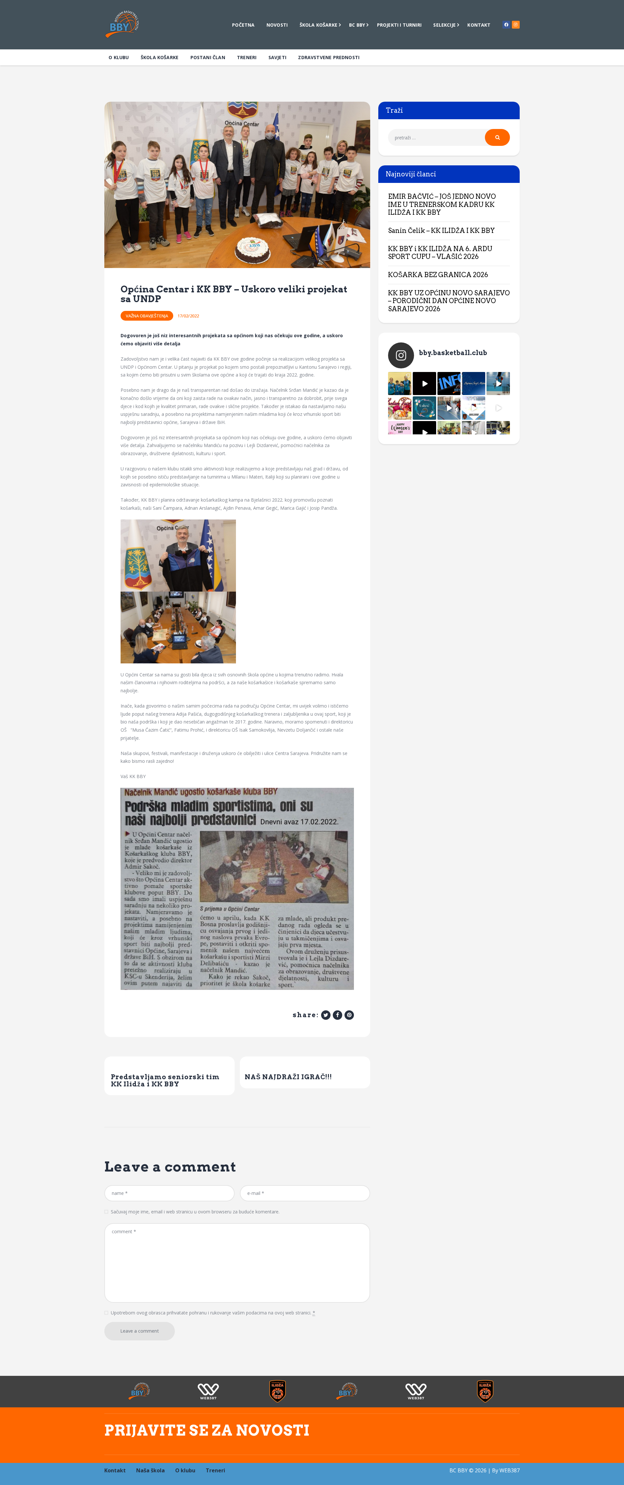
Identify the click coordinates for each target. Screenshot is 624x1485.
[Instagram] (516, 25)
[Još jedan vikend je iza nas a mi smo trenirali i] (498, 432)
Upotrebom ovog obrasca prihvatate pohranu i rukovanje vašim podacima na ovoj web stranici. (213, 1313)
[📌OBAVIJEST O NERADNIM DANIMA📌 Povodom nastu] (449, 383)
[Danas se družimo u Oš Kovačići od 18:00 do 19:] (498, 383)
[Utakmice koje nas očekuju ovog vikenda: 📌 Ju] (473, 408)
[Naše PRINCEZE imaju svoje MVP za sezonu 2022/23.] (399, 383)
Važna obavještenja (147, 316)
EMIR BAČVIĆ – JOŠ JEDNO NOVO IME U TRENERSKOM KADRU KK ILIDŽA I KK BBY (442, 204)
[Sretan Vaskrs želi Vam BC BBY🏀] (399, 408)
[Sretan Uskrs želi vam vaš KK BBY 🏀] (424, 408)
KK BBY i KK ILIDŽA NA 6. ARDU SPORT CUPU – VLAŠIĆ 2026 (440, 253)
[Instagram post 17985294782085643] (424, 383)
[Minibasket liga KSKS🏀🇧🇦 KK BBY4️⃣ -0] (424, 432)
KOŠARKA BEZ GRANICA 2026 (438, 275)
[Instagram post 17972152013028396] (473, 432)
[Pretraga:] (449, 137)
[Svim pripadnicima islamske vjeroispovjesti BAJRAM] (473, 383)
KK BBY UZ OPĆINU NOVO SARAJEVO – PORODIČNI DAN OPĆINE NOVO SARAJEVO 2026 (449, 301)
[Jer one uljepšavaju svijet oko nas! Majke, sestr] (399, 432)
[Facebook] (506, 25)
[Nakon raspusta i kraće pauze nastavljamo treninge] (449, 432)
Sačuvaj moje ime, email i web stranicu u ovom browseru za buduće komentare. (195, 1212)
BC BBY (458, 1470)
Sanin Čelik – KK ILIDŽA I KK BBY (441, 231)
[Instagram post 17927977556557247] (498, 408)
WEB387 (510, 1470)
